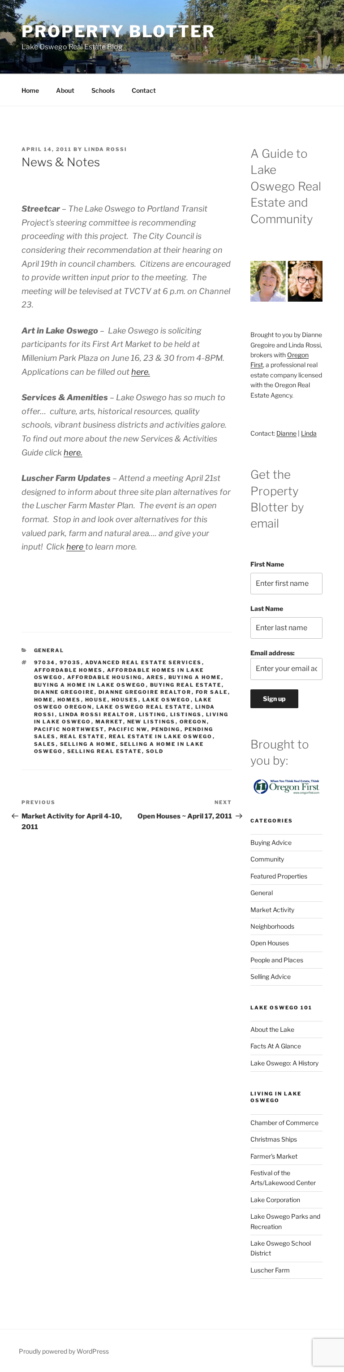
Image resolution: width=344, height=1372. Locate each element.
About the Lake (272, 1029)
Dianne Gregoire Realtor (145, 692)
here (75, 546)
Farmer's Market (273, 1156)
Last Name (266, 608)
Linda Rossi (105, 149)
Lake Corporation (275, 1199)
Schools (103, 90)
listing (152, 714)
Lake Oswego (166, 700)
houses (125, 700)
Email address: (272, 653)
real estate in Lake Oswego (161, 736)
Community (267, 859)
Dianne (286, 433)
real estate (82, 736)
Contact (144, 90)
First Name (267, 564)
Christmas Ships (273, 1139)
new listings (151, 721)
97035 (70, 662)
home (43, 700)
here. (140, 372)
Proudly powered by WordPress (64, 1351)
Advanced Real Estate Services (143, 662)
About (65, 90)
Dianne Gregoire (64, 692)
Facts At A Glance (275, 1046)
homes (69, 700)
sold (155, 751)
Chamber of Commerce (284, 1122)
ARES (155, 677)
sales (45, 744)
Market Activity (272, 909)
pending (166, 729)
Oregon (193, 721)
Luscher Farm (270, 1270)
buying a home (194, 677)
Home (30, 90)
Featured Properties (278, 876)
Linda (309, 433)
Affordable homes (68, 670)
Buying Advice (271, 842)
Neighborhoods (272, 926)
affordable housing (104, 677)
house (96, 700)
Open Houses (269, 943)
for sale (212, 692)
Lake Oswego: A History (284, 1063)
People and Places (276, 960)
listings (186, 714)
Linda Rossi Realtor (97, 714)
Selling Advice (270, 976)
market (109, 721)
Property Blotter (118, 31)
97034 (45, 662)
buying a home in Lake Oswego (90, 685)
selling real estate (104, 751)
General (49, 650)
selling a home (88, 744)
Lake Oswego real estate (143, 707)
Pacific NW (127, 729)
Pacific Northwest (69, 729)
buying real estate (186, 685)
